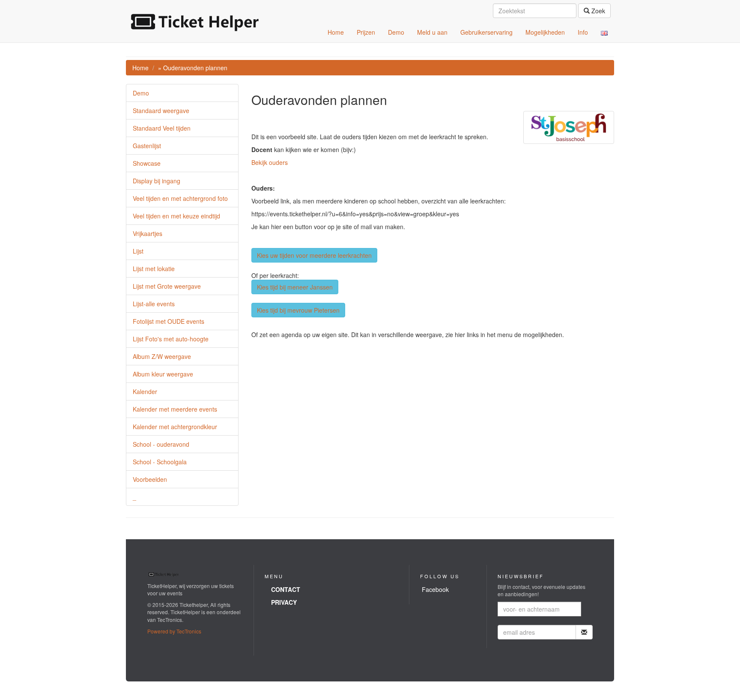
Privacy (284, 602)
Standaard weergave (161, 110)
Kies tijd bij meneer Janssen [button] (295, 287)
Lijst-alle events (154, 303)
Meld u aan (432, 32)
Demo (396, 32)
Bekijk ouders (269, 162)
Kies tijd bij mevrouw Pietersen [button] (298, 310)
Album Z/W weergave (162, 356)
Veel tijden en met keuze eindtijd (176, 216)
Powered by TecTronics (174, 631)
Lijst (138, 251)
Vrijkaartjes (147, 233)
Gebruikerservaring (486, 32)
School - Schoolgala (160, 461)
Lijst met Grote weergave (167, 286)
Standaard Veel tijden (162, 128)
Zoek (597, 10)
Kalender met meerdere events (175, 409)
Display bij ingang (156, 180)
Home (336, 32)
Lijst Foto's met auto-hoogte (171, 339)
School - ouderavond (161, 444)
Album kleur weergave (163, 374)
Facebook (435, 589)
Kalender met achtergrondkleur (175, 426)
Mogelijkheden (545, 32)
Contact (285, 589)
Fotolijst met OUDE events (168, 321)
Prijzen (366, 32)
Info (583, 32)
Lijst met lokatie (154, 268)
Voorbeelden (150, 479)
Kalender (145, 391)
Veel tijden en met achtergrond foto (180, 198)
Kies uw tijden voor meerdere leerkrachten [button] (314, 255)
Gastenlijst (147, 145)
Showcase (147, 163)
